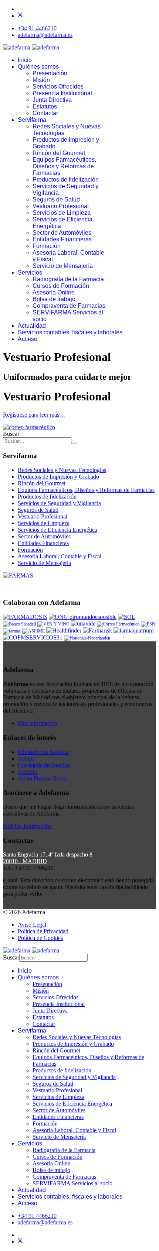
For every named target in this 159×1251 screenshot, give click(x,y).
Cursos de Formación (61, 286)
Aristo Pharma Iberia (42, 778)
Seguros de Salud (56, 199)
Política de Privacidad (43, 931)
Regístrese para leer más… (34, 414)
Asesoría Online (54, 292)
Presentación (50, 73)
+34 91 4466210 (37, 28)
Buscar (11, 434)
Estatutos (45, 106)
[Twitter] (20, 16)
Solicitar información (27, 826)
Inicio (25, 60)
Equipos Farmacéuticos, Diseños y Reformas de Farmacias (64, 166)
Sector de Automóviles (62, 233)
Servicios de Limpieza (62, 213)
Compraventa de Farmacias (69, 306)
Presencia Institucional (62, 93)
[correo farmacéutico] (29, 427)
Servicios (30, 272)
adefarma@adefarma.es (45, 35)
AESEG (27, 772)
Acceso (27, 339)
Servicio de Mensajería (63, 266)
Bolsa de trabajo (54, 299)
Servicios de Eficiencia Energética (57, 530)
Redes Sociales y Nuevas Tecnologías (62, 470)
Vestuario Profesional (61, 206)
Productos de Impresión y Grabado (58, 476)
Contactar (45, 113)
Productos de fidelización (66, 179)
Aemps (26, 758)
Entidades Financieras (62, 239)
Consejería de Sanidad (44, 765)
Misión (41, 80)
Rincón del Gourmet (59, 153)
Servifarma (32, 120)
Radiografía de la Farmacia (68, 279)
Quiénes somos (38, 66)
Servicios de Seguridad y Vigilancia (59, 503)
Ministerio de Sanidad (43, 752)
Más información (37, 723)
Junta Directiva (52, 100)
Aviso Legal (32, 924)
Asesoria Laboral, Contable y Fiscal (59, 556)
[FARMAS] (18, 575)
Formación (47, 246)
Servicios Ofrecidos (58, 86)
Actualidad (32, 326)
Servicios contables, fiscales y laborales (70, 332)
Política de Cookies (40, 938)
